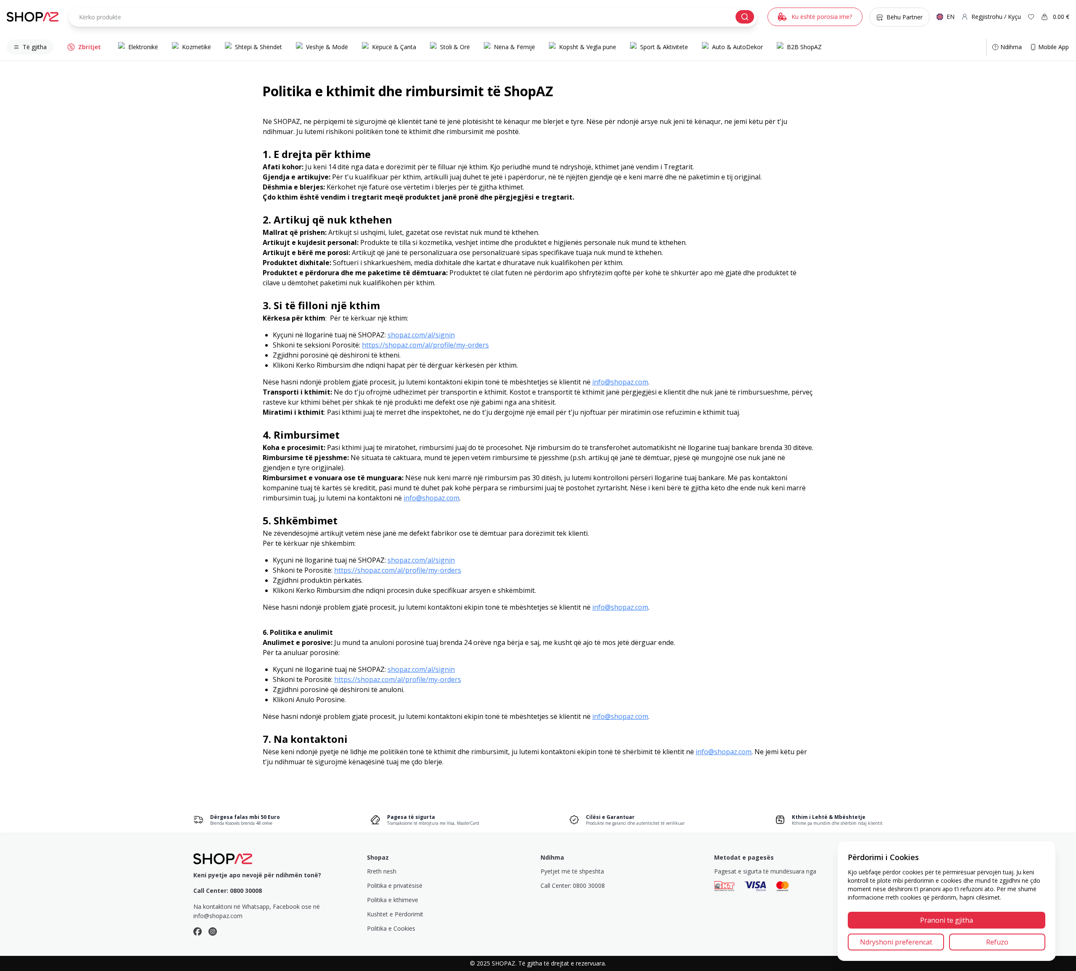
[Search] (745, 17)
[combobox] (413, 17)
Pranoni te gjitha (946, 920)
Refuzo (997, 942)
